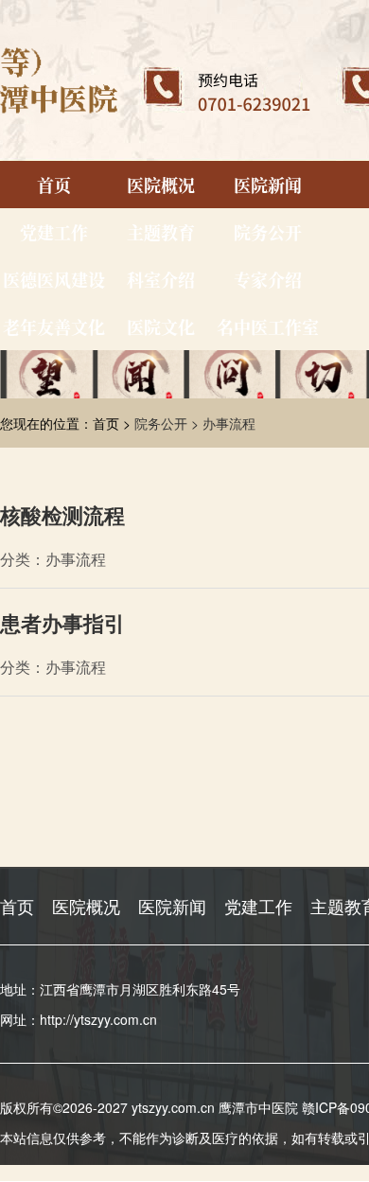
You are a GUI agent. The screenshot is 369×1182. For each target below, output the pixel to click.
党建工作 (54, 232)
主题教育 (161, 232)
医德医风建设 (54, 279)
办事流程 (228, 423)
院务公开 (268, 232)
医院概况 (161, 184)
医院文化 (161, 326)
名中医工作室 (268, 326)
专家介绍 (268, 279)
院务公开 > (168, 423)
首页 (54, 184)
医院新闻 (268, 184)
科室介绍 (161, 279)
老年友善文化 (54, 326)
